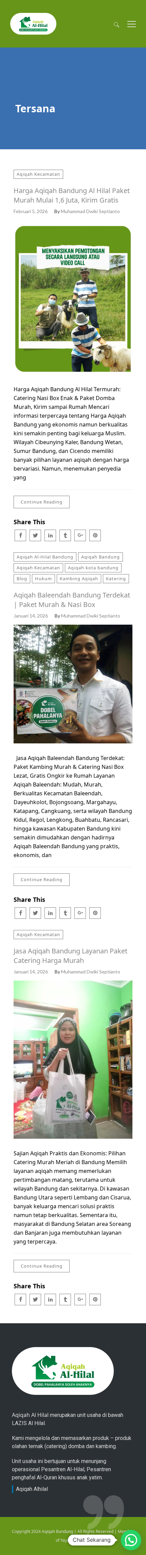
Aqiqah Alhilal (32, 1489)
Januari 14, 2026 (31, 616)
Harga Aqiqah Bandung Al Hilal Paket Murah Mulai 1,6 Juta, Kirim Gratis (72, 195)
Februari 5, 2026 (31, 211)
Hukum (43, 578)
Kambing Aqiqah (79, 578)
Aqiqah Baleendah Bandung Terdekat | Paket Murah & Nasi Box (72, 599)
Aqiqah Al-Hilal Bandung (45, 557)
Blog (22, 578)
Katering (116, 578)
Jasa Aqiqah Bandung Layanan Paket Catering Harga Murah (70, 955)
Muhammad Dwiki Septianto (90, 211)
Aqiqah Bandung (100, 557)
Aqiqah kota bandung (93, 568)
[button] (131, 1540)
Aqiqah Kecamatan (38, 174)
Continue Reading (41, 502)
